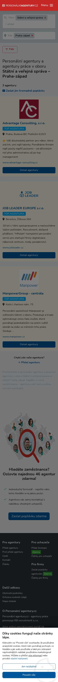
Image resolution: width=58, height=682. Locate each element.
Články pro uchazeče (41, 556)
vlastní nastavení (19, 658)
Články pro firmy (39, 577)
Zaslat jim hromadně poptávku (25, 91)
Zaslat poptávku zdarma (29, 516)
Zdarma (36, 552)
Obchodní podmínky (12, 593)
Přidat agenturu (30, 362)
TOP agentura (14, 128)
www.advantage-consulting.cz (20, 162)
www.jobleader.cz (13, 247)
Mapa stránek (9, 601)
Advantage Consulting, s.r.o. (24, 123)
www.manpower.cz (14, 336)
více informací (35, 655)
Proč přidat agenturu (12, 551)
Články (5, 564)
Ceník (5, 555)
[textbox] (5, 24)
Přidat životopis (39, 547)
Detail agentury (29, 170)
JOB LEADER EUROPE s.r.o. (23, 208)
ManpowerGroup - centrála (23, 293)
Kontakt (6, 560)
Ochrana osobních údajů (14, 597)
